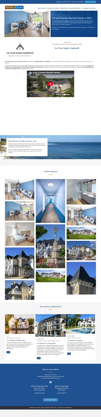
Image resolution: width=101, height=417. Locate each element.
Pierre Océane (41, 8)
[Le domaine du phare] (80, 324)
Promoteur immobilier (53, 8)
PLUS (8, 352)
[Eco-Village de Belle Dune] (19, 324)
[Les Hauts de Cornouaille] (50, 325)
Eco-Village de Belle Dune (16, 340)
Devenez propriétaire (75, 8)
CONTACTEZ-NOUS (90, 2)
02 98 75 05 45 (66, 2)
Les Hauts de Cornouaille (46, 343)
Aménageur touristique (88, 8)
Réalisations (64, 8)
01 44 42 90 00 (79, 2)
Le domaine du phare (75, 340)
